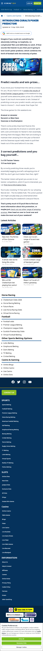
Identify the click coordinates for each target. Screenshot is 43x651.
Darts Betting (8, 350)
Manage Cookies (21, 647)
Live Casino (7, 371)
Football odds (8, 321)
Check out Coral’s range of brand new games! (31, 239)
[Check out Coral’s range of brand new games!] (32, 229)
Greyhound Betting (10, 346)
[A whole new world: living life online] (11, 252)
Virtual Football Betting (12, 335)
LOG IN (29, 3)
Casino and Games (14, 16)
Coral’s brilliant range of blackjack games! (32, 261)
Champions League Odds (13, 328)
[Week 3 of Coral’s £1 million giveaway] (32, 272)
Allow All (21, 639)
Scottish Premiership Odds (14, 331)
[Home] (2, 16)
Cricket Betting (9, 356)
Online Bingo (8, 365)
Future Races (8, 306)
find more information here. (15, 185)
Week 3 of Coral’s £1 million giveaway (31, 281)
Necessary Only (22, 643)
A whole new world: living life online (10, 261)
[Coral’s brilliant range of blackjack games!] (32, 252)
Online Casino (8, 368)
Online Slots (8, 374)
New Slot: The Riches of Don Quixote (10, 238)
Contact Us (9, 392)
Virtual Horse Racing (11, 313)
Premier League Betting (12, 325)
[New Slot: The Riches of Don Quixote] (11, 229)
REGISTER (37, 3)
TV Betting (7, 353)
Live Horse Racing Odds (12, 310)
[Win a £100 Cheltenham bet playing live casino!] (11, 272)
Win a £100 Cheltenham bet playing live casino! (9, 282)
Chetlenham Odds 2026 (12, 300)
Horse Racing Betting (11, 303)
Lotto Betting (8, 343)
